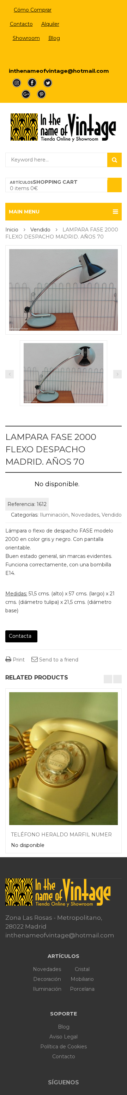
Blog (54, 38)
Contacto (21, 24)
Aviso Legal (63, 1037)
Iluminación (54, 515)
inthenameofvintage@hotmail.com (59, 70)
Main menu (24, 211)
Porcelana (82, 989)
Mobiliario (82, 979)
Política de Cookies (63, 1046)
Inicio (11, 229)
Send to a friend (58, 660)
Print (18, 660)
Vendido (40, 229)
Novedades (85, 515)
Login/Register (32, 55)
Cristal (82, 969)
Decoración (47, 979)
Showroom (26, 38)
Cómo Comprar (33, 10)
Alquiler (50, 24)
